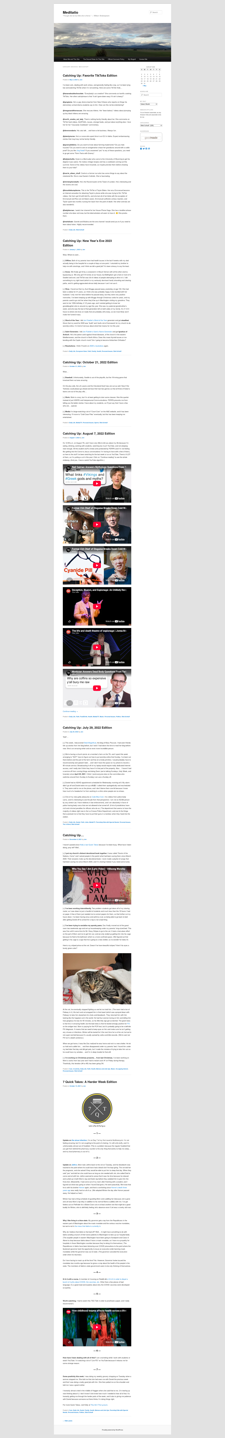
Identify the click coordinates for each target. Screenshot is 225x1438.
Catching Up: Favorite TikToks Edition (90, 75)
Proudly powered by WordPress (112, 1430)
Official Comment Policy (116, 59)
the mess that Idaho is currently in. (88, 1226)
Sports (96, 423)
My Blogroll (132, 59)
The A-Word (67, 824)
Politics (118, 716)
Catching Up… (73, 835)
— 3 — (97, 1213)
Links (87, 822)
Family (94, 351)
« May (144, 86)
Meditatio (70, 12)
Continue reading (70, 711)
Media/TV (79, 423)
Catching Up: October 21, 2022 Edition (90, 362)
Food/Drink (83, 716)
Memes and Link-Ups (103, 1069)
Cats (70, 1069)
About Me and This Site (71, 59)
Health (99, 351)
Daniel (78, 822)
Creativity (76, 1069)
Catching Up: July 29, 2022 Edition (87, 727)
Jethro (74, 1164)
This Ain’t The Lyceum (99, 1405)
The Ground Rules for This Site (93, 59)
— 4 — (97, 1272)
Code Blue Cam (98, 797)
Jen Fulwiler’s (88, 320)
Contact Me (143, 59)
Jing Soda (80, 150)
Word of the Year (100, 320)
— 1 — (97, 1133)
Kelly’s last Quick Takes (89, 844)
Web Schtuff (80, 230)
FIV (128, 1023)
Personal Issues (107, 351)
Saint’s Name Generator (103, 331)
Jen (81, 80)
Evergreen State (81, 351)
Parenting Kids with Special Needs (107, 822)
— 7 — (97, 1369)
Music (102, 716)
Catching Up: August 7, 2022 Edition (89, 433)
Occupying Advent (122, 1069)
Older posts (67, 1421)
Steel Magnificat (90, 742)
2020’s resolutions (96, 346)
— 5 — (97, 1293)
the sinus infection (79, 1140)
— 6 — (97, 1350)
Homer (81, 1187)
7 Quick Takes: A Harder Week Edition (90, 1082)
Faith (89, 351)
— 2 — (97, 1157)
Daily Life (72, 230)
